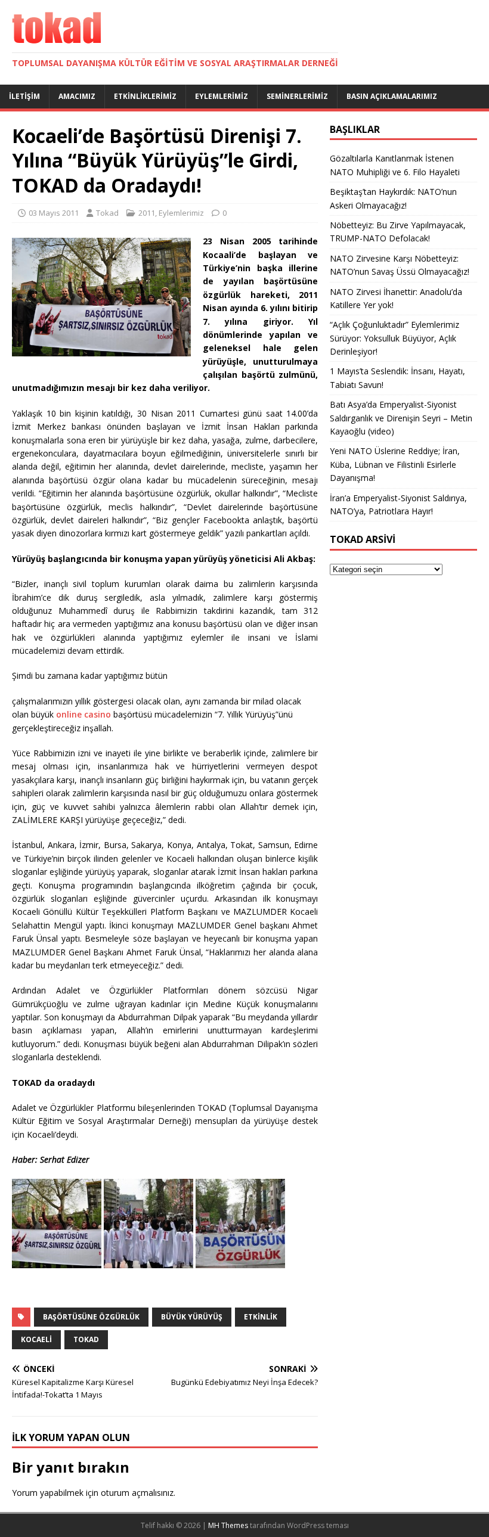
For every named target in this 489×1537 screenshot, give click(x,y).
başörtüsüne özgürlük (91, 1317)
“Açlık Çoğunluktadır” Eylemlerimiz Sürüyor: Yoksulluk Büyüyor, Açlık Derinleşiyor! (394, 338)
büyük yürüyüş (191, 1317)
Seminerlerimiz (297, 96)
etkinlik (260, 1317)
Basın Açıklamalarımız (391, 96)
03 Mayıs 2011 (54, 212)
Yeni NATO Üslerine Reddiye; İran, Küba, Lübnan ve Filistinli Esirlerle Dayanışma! (395, 464)
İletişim (24, 96)
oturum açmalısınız (137, 1492)
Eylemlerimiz (221, 96)
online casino (83, 714)
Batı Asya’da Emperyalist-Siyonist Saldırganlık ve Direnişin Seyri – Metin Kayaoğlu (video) (401, 418)
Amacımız (76, 96)
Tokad (107, 212)
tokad (86, 1339)
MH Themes (228, 1525)
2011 (146, 212)
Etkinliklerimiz (145, 96)
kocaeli (36, 1339)
